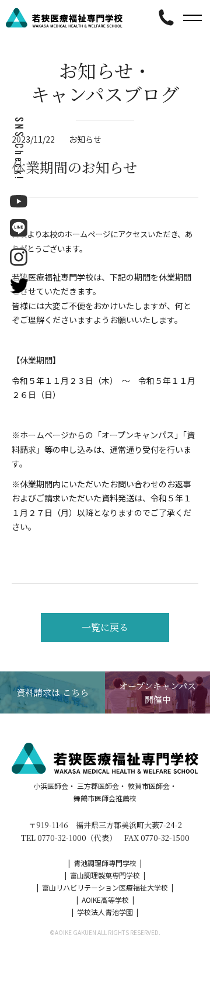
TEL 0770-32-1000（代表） (69, 837)
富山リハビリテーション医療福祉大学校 (105, 887)
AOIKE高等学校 (105, 900)
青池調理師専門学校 (105, 863)
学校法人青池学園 (105, 912)
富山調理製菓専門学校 (105, 875)
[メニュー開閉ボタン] (192, 17)
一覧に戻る (105, 627)
